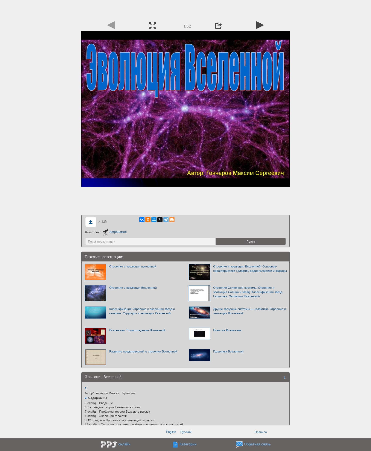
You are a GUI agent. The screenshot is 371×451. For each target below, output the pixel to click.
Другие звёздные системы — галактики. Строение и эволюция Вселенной (249, 311)
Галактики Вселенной (228, 351)
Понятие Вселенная (227, 330)
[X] (160, 219)
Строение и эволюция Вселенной (133, 287)
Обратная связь (257, 443)
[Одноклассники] (148, 219)
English (171, 432)
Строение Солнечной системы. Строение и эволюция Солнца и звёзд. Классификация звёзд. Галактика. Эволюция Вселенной (248, 291)
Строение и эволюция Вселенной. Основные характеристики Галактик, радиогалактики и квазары (250, 268)
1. (86, 388)
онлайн (124, 443)
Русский (186, 432)
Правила (261, 432)
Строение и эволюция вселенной (132, 266)
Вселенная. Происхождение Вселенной (137, 330)
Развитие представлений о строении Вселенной (143, 351)
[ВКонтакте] (141, 219)
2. (86, 397)
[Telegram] (166, 219)
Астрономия (118, 231)
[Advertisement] (185, 9)
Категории (188, 443)
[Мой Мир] (154, 219)
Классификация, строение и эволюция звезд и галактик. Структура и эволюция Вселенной (142, 311)
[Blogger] (172, 219)
